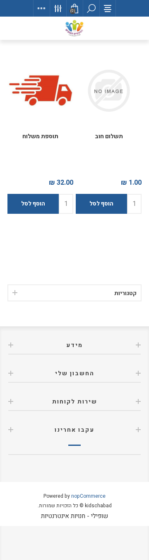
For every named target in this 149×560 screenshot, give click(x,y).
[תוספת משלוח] (40, 91)
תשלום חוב (109, 136)
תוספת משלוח (40, 136)
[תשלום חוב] (109, 91)
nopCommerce (88, 496)
